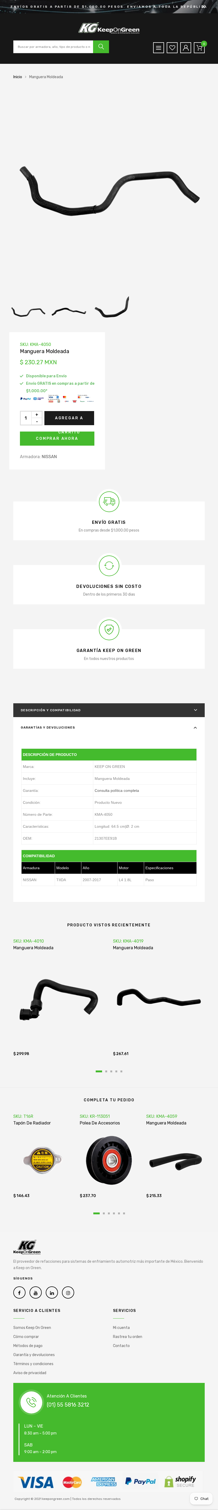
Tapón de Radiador (32, 1123)
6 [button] (124, 1213)
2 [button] (106, 1071)
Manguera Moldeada (33, 947)
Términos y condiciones (33, 1364)
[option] (109, 190)
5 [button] (121, 1071)
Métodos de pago (28, 1346)
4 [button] (116, 1071)
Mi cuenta (121, 1327)
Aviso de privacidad (29, 1373)
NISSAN (49, 456)
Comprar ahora (57, 438)
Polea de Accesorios (100, 1123)
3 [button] (111, 1071)
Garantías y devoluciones (48, 727)
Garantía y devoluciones (34, 1355)
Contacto (121, 1346)
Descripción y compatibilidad (51, 710)
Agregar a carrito (69, 420)
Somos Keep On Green (32, 1327)
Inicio (17, 77)
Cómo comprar (26, 1337)
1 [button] (99, 1071)
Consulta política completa (117, 790)
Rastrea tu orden (127, 1337)
